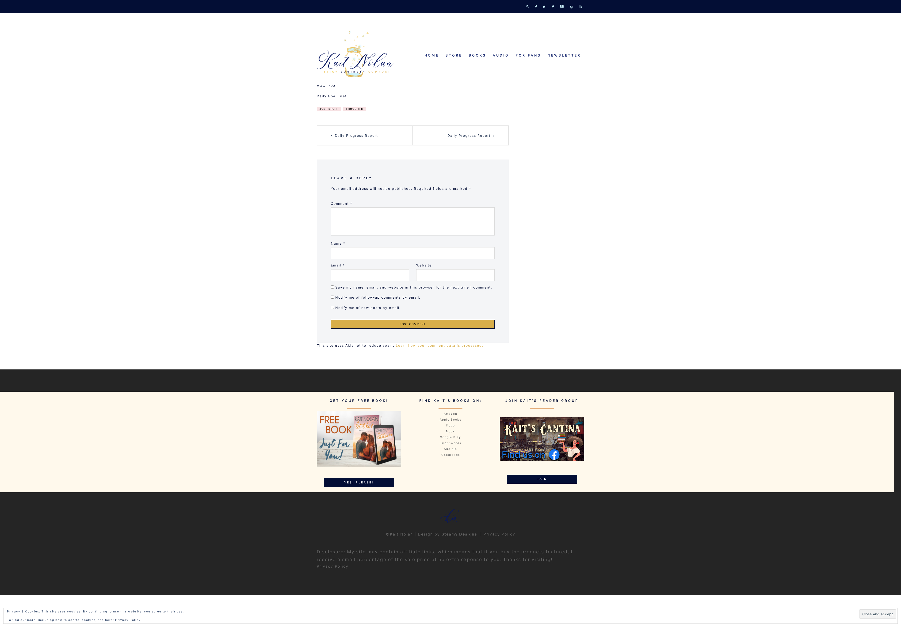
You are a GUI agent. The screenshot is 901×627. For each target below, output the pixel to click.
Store (454, 55)
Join (542, 479)
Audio (501, 55)
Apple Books (450, 419)
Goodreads (450, 454)
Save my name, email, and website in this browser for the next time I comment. (413, 287)
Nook (450, 431)
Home (431, 55)
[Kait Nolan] (355, 54)
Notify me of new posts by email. (368, 308)
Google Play (450, 437)
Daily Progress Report (356, 135)
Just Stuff (329, 108)
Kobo (450, 425)
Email (338, 265)
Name (338, 243)
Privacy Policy (499, 534)
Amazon (450, 413)
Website (424, 265)
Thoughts (354, 108)
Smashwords (450, 443)
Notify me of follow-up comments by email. (377, 297)
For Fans (528, 55)
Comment (341, 203)
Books (477, 55)
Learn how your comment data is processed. (439, 345)
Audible (450, 449)
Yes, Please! (359, 482)
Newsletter (564, 55)
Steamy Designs (460, 534)
